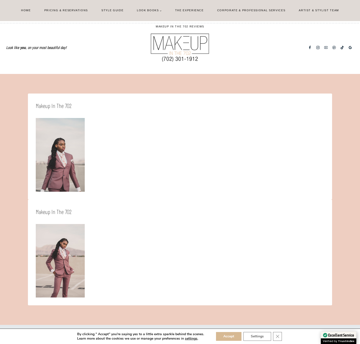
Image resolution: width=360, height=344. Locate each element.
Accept (228, 336)
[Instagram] (318, 47)
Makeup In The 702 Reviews (180, 26)
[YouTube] (326, 47)
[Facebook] (309, 47)
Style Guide (112, 10)
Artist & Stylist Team (319, 10)
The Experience (189, 10)
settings (191, 338)
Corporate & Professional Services (251, 10)
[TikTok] (342, 47)
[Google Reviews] (350, 47)
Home (26, 10)
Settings (257, 336)
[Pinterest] (334, 47)
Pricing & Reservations (66, 10)
